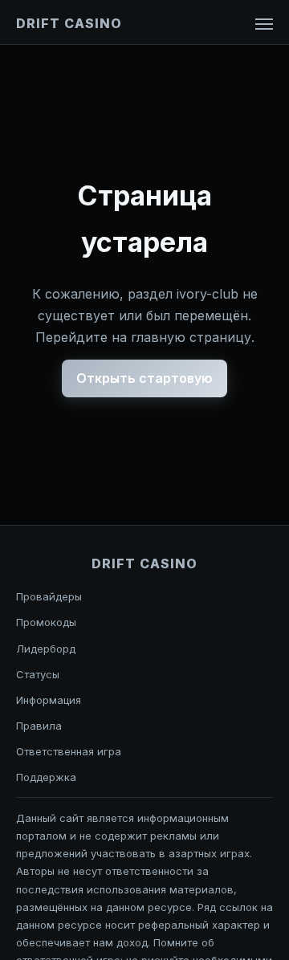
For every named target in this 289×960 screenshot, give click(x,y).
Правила (39, 725)
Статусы (37, 674)
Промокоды (46, 622)
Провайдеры (49, 596)
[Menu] (264, 24)
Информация (48, 700)
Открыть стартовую (144, 378)
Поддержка (46, 777)
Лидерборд (45, 648)
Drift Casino (69, 23)
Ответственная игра (68, 751)
